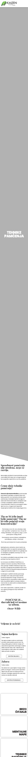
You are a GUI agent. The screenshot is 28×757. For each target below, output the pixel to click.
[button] (23, 3)
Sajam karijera (9, 634)
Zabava (5, 661)
